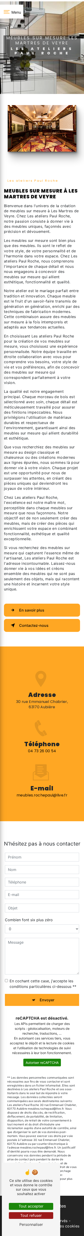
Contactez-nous (34, 625)
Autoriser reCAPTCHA (42, 1062)
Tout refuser (31, 1215)
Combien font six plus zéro (29, 920)
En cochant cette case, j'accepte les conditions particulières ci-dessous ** (43, 984)
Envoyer (47, 1000)
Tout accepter (31, 1206)
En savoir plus (31, 610)
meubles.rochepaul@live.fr (42, 795)
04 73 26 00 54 (42, 751)
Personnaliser (31, 1224)
